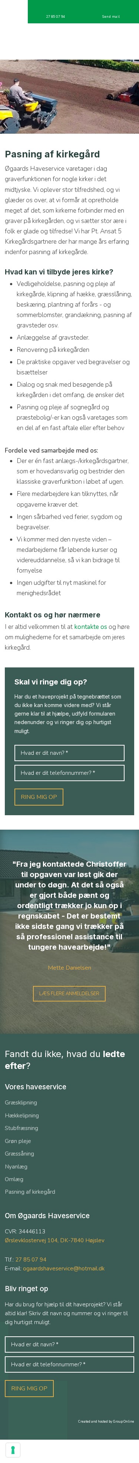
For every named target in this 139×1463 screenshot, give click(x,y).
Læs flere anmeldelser (69, 993)
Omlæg (14, 1179)
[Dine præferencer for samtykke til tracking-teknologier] (13, 1450)
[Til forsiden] (69, 41)
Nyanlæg (16, 1166)
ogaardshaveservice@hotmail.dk (64, 1268)
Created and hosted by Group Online (106, 1421)
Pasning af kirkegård (30, 1192)
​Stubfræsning (21, 1128)
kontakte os (90, 627)
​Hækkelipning (22, 1115)
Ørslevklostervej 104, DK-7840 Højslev (55, 1240)
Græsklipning (21, 1102)
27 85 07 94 (30, 1259)
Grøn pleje (18, 1141)
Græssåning (19, 1153)
